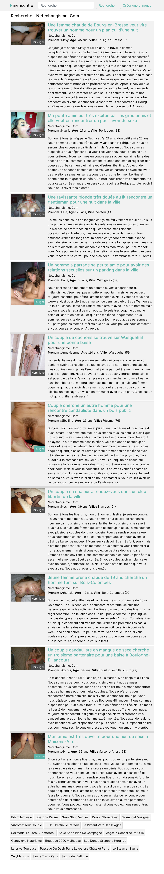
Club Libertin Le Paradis (62, 825)
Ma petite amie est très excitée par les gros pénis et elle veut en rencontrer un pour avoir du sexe (99, 118)
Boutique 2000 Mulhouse (63, 841)
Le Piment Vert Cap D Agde (102, 825)
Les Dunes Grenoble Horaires (105, 841)
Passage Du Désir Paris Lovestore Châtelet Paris (74, 848)
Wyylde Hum (20, 856)
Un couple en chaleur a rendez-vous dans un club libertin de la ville (97, 494)
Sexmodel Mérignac (136, 817)
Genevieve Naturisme (26, 841)
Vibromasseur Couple (26, 825)
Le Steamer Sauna (125, 848)
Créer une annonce (137, 5)
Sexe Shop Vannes (75, 817)
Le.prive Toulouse (24, 848)
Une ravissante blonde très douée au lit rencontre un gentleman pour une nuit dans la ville (100, 200)
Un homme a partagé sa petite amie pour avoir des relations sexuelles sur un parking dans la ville (98, 267)
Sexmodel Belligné (74, 856)
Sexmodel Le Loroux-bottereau (33, 833)
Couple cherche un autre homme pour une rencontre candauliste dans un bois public (90, 408)
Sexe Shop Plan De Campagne (80, 833)
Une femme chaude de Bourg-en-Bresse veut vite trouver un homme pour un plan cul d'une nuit (97, 27)
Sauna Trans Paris (45, 856)
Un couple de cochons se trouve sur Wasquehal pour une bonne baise (95, 340)
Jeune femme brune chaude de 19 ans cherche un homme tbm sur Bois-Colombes (97, 580)
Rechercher (107, 5)
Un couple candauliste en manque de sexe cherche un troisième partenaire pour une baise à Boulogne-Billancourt (99, 654)
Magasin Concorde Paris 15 (124, 833)
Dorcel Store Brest (105, 817)
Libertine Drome (47, 817)
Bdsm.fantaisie (21, 817)
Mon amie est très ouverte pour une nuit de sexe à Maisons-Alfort (98, 739)
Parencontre (21, 5)
